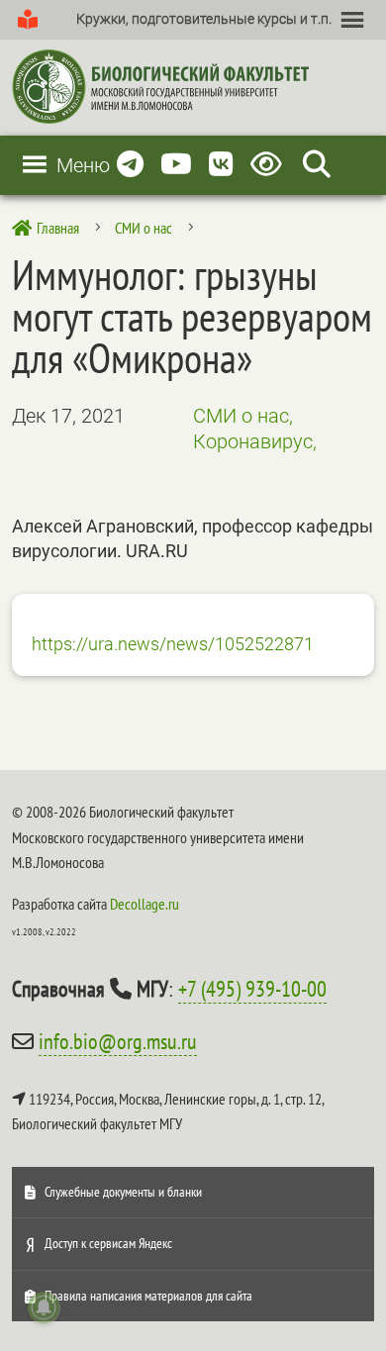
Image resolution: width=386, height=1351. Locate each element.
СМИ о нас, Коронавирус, (255, 428)
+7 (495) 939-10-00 (252, 989)
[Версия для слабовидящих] (269, 165)
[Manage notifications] (43, 1307)
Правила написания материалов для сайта (148, 1295)
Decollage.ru (144, 904)
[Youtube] (176, 165)
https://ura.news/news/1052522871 (173, 643)
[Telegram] (130, 165)
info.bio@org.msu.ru (118, 1041)
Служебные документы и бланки (123, 1192)
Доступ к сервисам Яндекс (108, 1243)
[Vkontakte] (221, 165)
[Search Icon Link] (317, 165)
